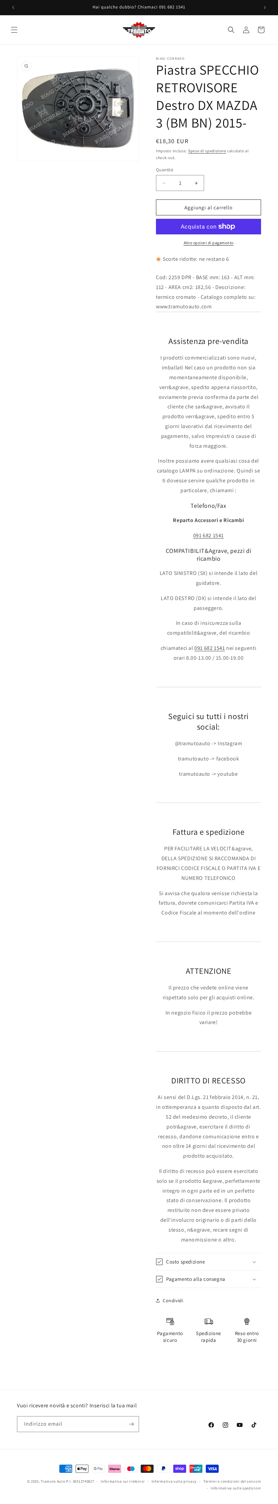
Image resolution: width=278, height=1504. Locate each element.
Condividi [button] (173, 1300)
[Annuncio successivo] (264, 7)
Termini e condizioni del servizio (232, 1481)
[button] (14, 29)
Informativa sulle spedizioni (236, 1488)
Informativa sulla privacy (174, 1481)
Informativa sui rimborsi (123, 1481)
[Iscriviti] (131, 1424)
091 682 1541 (208, 535)
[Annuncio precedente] (13, 7)
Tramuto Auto (53, 1481)
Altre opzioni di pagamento (209, 242)
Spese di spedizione (207, 150)
